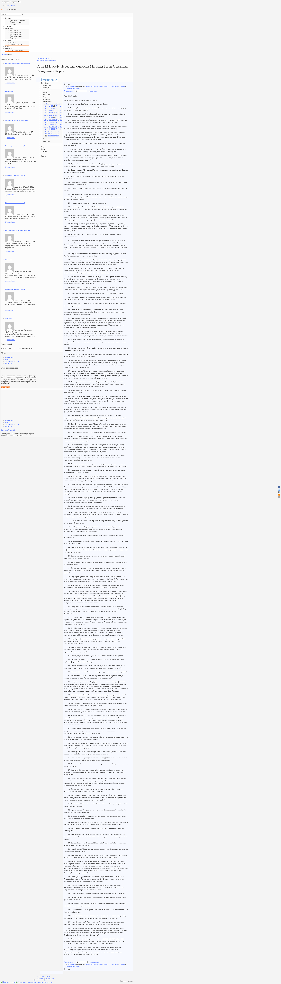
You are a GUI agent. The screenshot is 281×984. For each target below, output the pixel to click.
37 (47, 113)
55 (52, 117)
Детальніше (5, 387)
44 (45, 115)
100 (45, 131)
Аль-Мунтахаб (91, 86)
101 (49, 131)
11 (59, 104)
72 (54, 122)
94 (50, 129)
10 (57, 104)
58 (58, 117)
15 (52, 106)
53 (47, 117)
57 (56, 117)
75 (61, 122)
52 (45, 117)
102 (52, 131)
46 (50, 115)
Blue (14, 430)
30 (50, 110)
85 (47, 127)
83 (61, 124)
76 (45, 124)
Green (10, 430)
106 (49, 133)
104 (58, 131)
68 (45, 122)
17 (56, 106)
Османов (122, 86)
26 (58, 108)
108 (55, 133)
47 (52, 115)
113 (54, 136)
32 (54, 110)
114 (57, 136)
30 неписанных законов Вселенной (16, 120)
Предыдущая (68, 91)
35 (61, 110)
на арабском (72, 86)
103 (55, 131)
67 (61, 120)
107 (52, 133)
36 (45, 113)
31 (52, 110)
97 (56, 129)
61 (47, 120)
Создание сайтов (126, 981)
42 (58, 113)
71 (52, 122)
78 (50, 124)
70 (50, 122)
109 (58, 133)
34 (58, 110)
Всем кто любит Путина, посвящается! (17, 63)
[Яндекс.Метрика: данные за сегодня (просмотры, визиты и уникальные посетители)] (8, 982)
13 (47, 106)
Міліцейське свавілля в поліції (15, 175)
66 (58, 120)
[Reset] (22, 14)
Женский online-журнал (45, 978)
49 (56, 115)
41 (56, 113)
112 (51, 136)
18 (58, 106)
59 (61, 117)
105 (45, 133)
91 (61, 127)
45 (47, 115)
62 (50, 120)
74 (58, 122)
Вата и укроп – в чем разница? (15, 146)
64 (54, 120)
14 (50, 106)
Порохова (106, 86)
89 (56, 127)
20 (45, 108)
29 (47, 110)
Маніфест (8, 260)
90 (58, 127)
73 (56, 122)
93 (47, 129)
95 (52, 129)
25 (56, 108)
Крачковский (68, 89)
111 (48, 136)
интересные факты (43, 976)
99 (61, 129)
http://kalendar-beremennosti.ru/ (47, 60)
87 (52, 127)
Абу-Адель (114, 86)
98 (58, 129)
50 (58, 115)
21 (47, 108)
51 (61, 115)
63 (52, 120)
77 (47, 124)
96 (54, 129)
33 (56, 110)
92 (45, 129)
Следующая (93, 91)
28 (45, 110)
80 (54, 124)
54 (50, 117)
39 (52, 113)
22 (50, 108)
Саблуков (76, 89)
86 (50, 127)
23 (52, 108)
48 (54, 115)
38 (50, 113)
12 (45, 106)
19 (61, 106)
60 (45, 120)
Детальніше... (10, 83)
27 (61, 108)
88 (54, 127)
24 (54, 108)
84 (45, 127)
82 (58, 124)
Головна (4, 54)
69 (47, 122)
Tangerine (4, 430)
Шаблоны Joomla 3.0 (44, 58)
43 (61, 113)
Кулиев (99, 86)
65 (56, 120)
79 (52, 124)
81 (56, 124)
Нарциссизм (9, 91)
